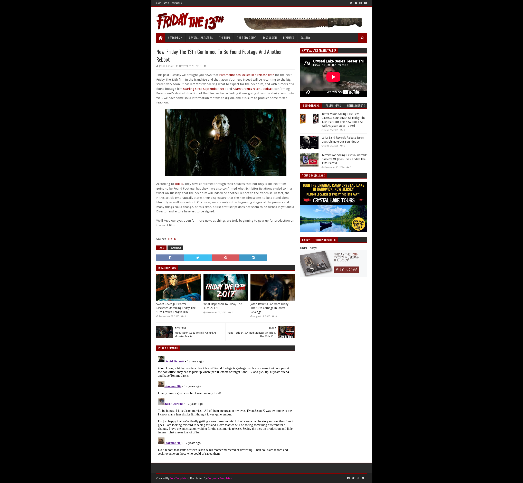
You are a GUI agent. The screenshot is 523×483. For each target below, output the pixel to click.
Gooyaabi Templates (219, 478)
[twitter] (351, 3)
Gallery (305, 37)
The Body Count (247, 37)
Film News (175, 248)
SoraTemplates (179, 478)
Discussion (270, 37)
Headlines (174, 37)
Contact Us (177, 3)
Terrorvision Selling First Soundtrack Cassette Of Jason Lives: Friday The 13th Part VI (344, 159)
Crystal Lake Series (201, 37)
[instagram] (360, 3)
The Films (224, 37)
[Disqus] (225, 405)
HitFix (179, 184)
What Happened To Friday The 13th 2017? (222, 306)
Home (158, 3)
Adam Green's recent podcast (253, 89)
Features (288, 37)
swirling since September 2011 (204, 89)
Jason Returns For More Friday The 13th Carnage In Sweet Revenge (269, 308)
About (166, 3)
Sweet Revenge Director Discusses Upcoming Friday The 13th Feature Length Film (176, 308)
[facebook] (356, 3)
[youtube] (365, 3)
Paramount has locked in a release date (246, 75)
